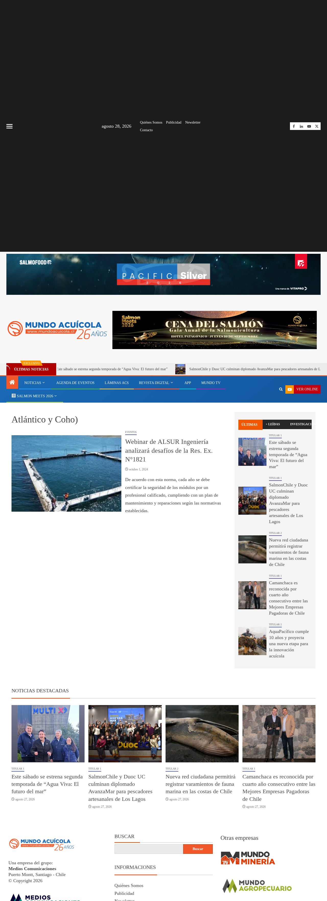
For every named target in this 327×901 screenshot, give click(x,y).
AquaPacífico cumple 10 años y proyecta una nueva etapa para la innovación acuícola (289, 643)
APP (187, 383)
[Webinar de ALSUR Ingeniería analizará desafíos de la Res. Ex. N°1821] (66, 473)
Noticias (32, 383)
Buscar (124, 836)
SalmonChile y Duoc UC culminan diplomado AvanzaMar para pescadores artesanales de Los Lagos (234, 369)
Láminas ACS (117, 383)
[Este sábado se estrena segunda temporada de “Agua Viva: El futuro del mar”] (252, 452)
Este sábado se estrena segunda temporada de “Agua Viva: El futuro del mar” (84, 369)
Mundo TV (210, 383)
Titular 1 (275, 435)
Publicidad (173, 122)
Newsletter (193, 122)
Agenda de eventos (75, 383)
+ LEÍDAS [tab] (273, 424)
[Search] (281, 389)
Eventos (131, 432)
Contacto (146, 130)
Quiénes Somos (151, 122)
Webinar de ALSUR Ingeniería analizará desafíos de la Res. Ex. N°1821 (169, 450)
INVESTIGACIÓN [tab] (301, 424)
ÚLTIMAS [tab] (249, 425)
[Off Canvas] (9, 126)
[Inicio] (12, 382)
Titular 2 (275, 533)
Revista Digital (154, 383)
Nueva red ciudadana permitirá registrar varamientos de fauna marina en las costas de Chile (289, 552)
